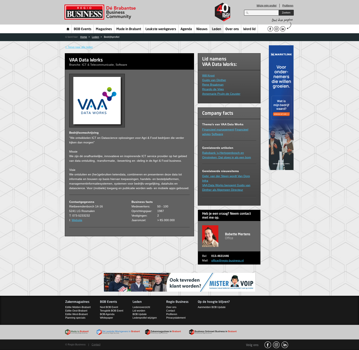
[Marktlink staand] (281, 107)
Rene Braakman (213, 84)
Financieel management (218, 129)
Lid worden (139, 310)
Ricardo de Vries (213, 89)
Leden (216, 29)
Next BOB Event (109, 307)
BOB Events (82, 29)
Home (68, 29)
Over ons (232, 29)
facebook (267, 344)
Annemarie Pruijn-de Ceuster (221, 93)
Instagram (276, 344)
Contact (170, 310)
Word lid (249, 29)
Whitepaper (106, 317)
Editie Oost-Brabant (76, 310)
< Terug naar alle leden (79, 47)
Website (77, 220)
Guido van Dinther (214, 80)
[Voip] (179, 282)
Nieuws (202, 29)
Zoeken (286, 12)
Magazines (104, 29)
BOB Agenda (107, 314)
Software (217, 134)
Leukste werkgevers (160, 29)
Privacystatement (176, 317)
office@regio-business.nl (227, 260)
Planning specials (75, 317)
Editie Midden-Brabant (78, 307)
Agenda (186, 29)
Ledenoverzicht (141, 307)
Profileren (287, 5)
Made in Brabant (128, 29)
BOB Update (140, 314)
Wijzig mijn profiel (267, 5)
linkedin (285, 344)
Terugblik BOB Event (111, 310)
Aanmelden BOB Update (212, 307)
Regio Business (100, 12)
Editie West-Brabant (76, 314)
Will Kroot (208, 75)
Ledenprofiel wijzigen (145, 317)
